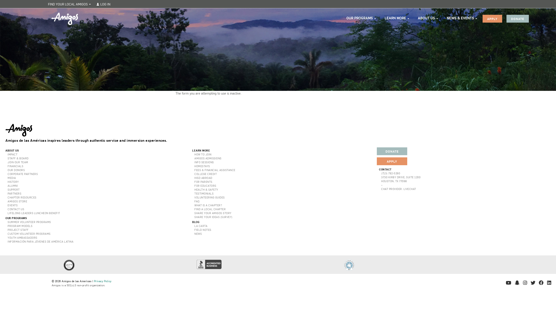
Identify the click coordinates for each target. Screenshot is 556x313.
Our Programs (360, 18)
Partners (14, 193)
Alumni (13, 185)
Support (14, 189)
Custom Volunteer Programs (29, 233)
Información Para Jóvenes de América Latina (40, 241)
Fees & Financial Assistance (214, 170)
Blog (195, 222)
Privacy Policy (103, 281)
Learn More (396, 18)
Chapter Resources (22, 197)
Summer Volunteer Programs (29, 222)
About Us (427, 18)
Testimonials (203, 193)
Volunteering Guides (209, 197)
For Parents (203, 181)
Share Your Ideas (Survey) (213, 217)
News (198, 233)
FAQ (197, 201)
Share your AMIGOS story (213, 213)
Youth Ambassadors (22, 237)
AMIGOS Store (17, 201)
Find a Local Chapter (210, 209)
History (13, 181)
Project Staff (18, 229)
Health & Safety (206, 189)
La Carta (200, 226)
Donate (517, 19)
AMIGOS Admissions (208, 158)
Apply (492, 19)
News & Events (461, 18)
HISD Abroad (203, 178)
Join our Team (18, 162)
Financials (15, 166)
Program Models (20, 226)
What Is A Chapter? (208, 205)
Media (12, 178)
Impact (12, 154)
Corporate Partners (23, 174)
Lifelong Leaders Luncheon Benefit (34, 213)
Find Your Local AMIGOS (68, 4)
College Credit (205, 174)
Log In (104, 4)
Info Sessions (204, 162)
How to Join (203, 154)
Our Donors (16, 170)
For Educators (205, 185)
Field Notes (202, 229)
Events (13, 205)
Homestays (202, 166)
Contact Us (16, 209)
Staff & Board (18, 158)
